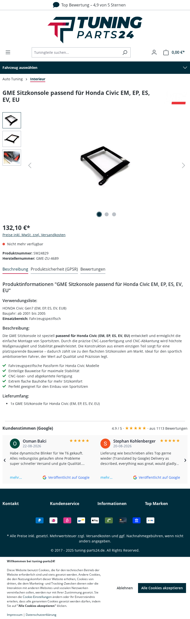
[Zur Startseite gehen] (95, 30)
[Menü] (9, 52)
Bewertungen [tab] (92, 269)
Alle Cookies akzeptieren (162, 588)
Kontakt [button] (10, 503)
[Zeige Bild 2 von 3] (107, 214)
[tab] (15, 269)
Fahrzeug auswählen (19, 67)
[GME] (175, 98)
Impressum (15, 615)
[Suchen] (125, 52)
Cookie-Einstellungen (37, 597)
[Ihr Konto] (154, 52)
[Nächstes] (183, 165)
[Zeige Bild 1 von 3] (99, 214)
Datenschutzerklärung (41, 615)
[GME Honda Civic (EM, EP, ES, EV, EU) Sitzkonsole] (106, 165)
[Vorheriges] (29, 165)
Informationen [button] (112, 503)
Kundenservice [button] (64, 503)
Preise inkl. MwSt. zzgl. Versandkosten (34, 234)
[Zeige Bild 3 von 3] (114, 214)
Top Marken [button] (156, 503)
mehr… (16, 477)
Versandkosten (98, 536)
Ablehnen (125, 588)
